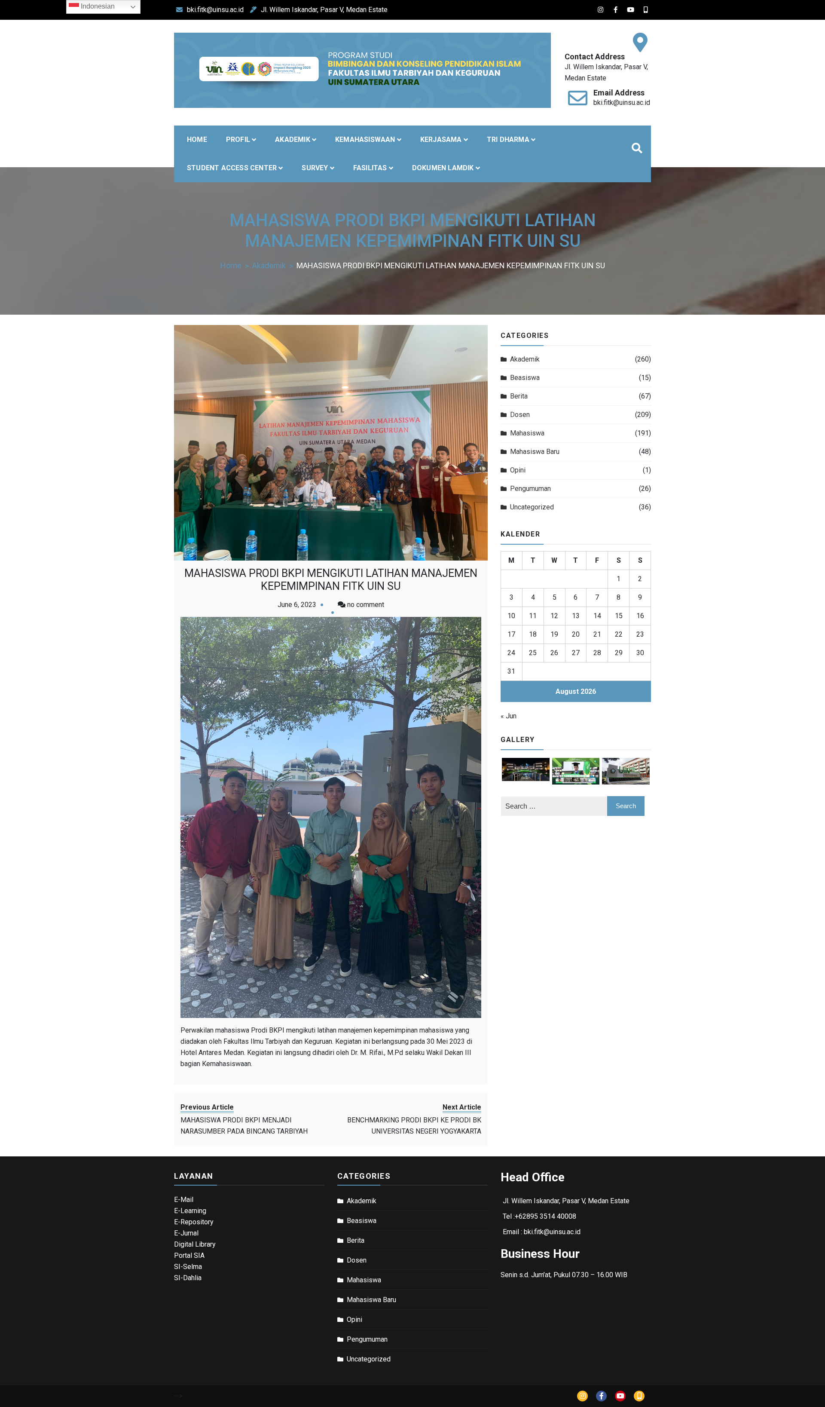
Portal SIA (189, 1255)
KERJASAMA (441, 139)
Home (197, 139)
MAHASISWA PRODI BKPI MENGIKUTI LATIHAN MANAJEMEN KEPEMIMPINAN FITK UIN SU (330, 579)
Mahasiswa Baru (534, 452)
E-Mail (183, 1199)
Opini (518, 470)
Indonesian (97, 6)
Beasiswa (525, 378)
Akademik (525, 359)
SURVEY (315, 168)
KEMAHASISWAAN (365, 139)
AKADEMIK (292, 139)
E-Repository (194, 1222)
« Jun (508, 716)
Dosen (520, 415)
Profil (238, 139)
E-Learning (190, 1211)
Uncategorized (532, 507)
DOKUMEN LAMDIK (443, 168)
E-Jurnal (186, 1233)
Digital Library (195, 1244)
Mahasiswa (527, 433)
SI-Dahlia (188, 1278)
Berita (519, 396)
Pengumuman (530, 488)
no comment (365, 605)
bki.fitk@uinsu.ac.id (215, 10)
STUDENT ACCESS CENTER (232, 168)
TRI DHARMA (508, 139)
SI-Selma (188, 1267)
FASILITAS (370, 168)
